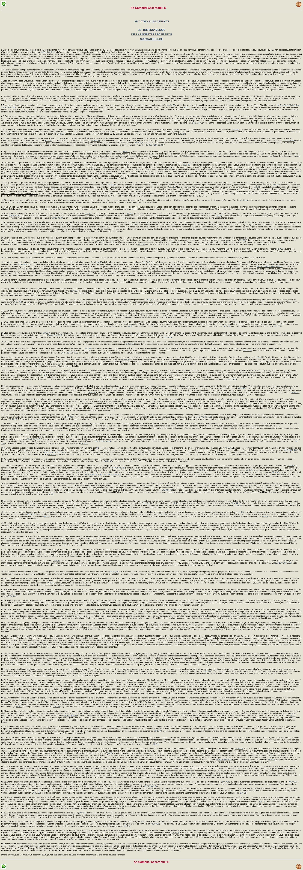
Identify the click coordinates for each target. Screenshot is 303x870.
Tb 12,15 (13, 419)
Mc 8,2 (118, 474)
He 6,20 (287, 105)
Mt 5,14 (51, 52)
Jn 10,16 (200, 470)
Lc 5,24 (257, 187)
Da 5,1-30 (196, 123)
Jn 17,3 (175, 833)
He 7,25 (146, 262)
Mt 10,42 (158, 731)
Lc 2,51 (175, 503)
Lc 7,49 (172, 187)
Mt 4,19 (271, 760)
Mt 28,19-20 (15, 216)
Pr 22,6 (50, 583)
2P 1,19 (36, 253)
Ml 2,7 (46, 516)
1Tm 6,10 (52, 454)
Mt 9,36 (275, 472)
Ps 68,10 (114, 468)
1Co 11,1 (73, 353)
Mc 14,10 (55, 452)
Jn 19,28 (238, 505)
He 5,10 (280, 105)
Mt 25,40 (108, 461)
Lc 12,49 (290, 466)
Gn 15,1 (84, 443)
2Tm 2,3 (30, 439)
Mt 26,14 (47, 452)
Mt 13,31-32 (57, 218)
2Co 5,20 (247, 351)
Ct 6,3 (164, 490)
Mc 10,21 (228, 760)
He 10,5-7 (147, 503)
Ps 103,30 (155, 824)
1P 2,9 (156, 744)
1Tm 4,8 (125, 359)
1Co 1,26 (36, 793)
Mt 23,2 (52, 335)
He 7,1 (294, 105)
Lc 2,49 (199, 417)
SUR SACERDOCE (151, 39)
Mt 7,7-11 (261, 267)
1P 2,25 (56, 707)
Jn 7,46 (226, 326)
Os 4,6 (265, 516)
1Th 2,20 (225, 782)
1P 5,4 (18, 707)
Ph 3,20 (70, 417)
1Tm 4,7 (259, 357)
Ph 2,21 (228, 448)
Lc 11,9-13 (277, 267)
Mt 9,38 (74, 715)
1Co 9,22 (13, 596)
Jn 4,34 (235, 503)
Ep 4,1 (243, 793)
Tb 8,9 (109, 753)
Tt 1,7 (98, 448)
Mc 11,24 (269, 267)
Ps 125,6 (168, 337)
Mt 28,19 (30, 514)
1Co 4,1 (235, 129)
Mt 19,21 (220, 760)
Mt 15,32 (103, 474)
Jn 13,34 (141, 244)
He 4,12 (280, 249)
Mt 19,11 (241, 388)
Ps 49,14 (23, 264)
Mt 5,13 (45, 52)
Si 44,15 (239, 749)
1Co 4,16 (65, 353)
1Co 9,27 (130, 344)
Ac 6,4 (130, 213)
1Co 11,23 (95, 140)
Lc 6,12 (99, 262)
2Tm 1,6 (82, 813)
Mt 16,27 (242, 240)
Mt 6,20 (294, 450)
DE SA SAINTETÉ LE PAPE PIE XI (151, 34)
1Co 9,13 (99, 441)
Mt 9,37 (67, 715)
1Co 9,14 (107, 441)
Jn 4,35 (249, 470)
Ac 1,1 (131, 326)
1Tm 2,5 (74, 291)
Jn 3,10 (241, 512)
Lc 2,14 (182, 134)
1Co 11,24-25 (288, 140)
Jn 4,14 (261, 802)
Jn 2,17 (122, 468)
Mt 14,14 (95, 474)
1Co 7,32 (92, 393)
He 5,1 (186, 107)
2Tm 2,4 (37, 439)
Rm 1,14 (163, 514)
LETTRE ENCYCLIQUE (151, 30)
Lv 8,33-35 (231, 379)
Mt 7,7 (292, 715)
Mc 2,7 (276, 185)
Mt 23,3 (46, 333)
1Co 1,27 (279, 563)
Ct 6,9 (169, 490)
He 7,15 (11, 107)
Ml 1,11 (126, 152)
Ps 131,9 (18, 302)
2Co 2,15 (114, 572)
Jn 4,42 (127, 826)
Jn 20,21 (61, 134)
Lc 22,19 (150, 145)
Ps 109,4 (139, 143)
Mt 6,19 (287, 450)
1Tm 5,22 (207, 671)
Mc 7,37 (277, 326)
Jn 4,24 (43, 375)
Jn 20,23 (112, 185)
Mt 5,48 (88, 348)
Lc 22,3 (62, 452)
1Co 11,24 (158, 145)
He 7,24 (48, 140)
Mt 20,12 (292, 782)
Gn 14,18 (171, 105)
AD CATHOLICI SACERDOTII (151, 21)
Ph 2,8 (50, 494)
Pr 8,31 (57, 561)
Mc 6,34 (111, 474)
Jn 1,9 (218, 216)
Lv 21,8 (149, 300)
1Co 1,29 (287, 563)
